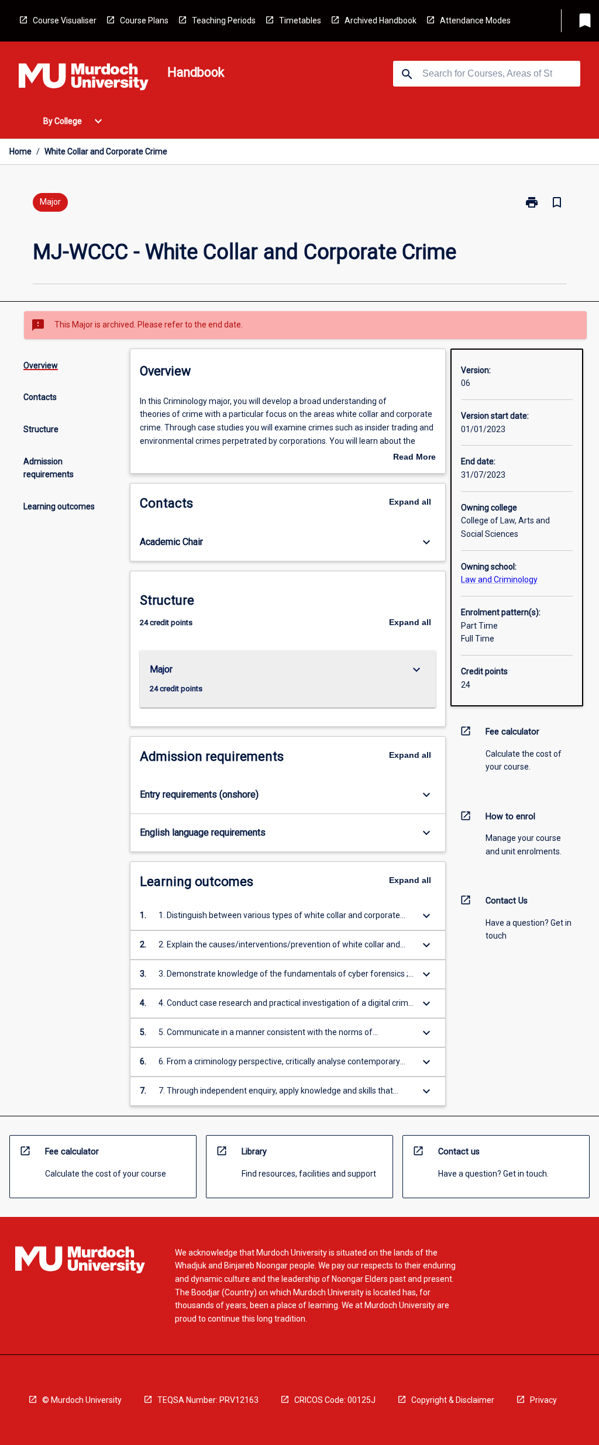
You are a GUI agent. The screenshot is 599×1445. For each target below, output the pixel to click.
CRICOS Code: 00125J (335, 1400)
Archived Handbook (380, 20)
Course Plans (144, 20)
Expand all (410, 501)
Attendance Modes (475, 20)
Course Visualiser (65, 20)
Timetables (300, 20)
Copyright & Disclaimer (452, 1400)
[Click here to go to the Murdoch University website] (84, 79)
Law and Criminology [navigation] (499, 579)
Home (20, 151)
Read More (414, 458)
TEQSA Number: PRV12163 (208, 1400)
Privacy (543, 1400)
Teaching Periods (224, 20)
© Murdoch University (82, 1400)
